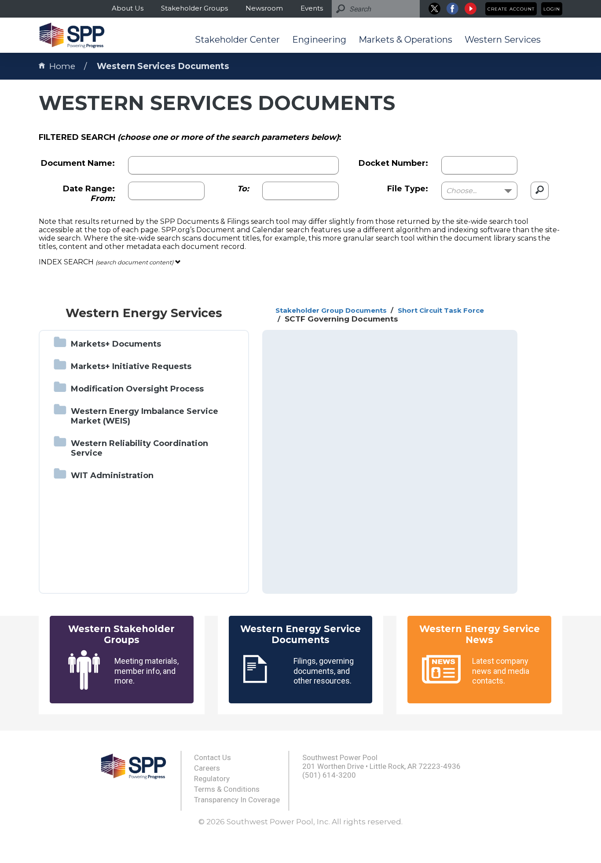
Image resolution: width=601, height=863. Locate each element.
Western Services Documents (163, 66)
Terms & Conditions (227, 789)
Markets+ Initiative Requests (131, 366)
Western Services (503, 39)
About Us (127, 8)
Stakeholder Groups (194, 8)
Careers (207, 768)
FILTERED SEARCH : (190, 137)
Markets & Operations (405, 39)
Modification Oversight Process (137, 389)
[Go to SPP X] (434, 9)
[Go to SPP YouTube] (470, 9)
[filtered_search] (540, 191)
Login (551, 9)
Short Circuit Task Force (441, 310)
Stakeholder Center (237, 39)
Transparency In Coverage (237, 799)
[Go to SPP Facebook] (452, 9)
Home (62, 66)
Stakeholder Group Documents (331, 310)
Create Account (511, 9)
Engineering (319, 39)
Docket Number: (393, 163)
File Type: (407, 189)
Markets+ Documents (116, 344)
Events (311, 8)
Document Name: (78, 163)
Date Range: (89, 193)
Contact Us (212, 757)
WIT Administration (112, 475)
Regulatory (212, 778)
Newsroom (264, 8)
